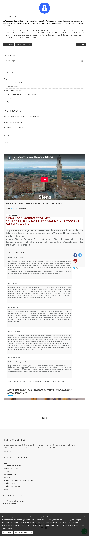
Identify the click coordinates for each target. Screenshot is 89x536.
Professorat (10, 475)
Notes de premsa (13, 87)
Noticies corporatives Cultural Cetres (17, 83)
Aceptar (7, 532)
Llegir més (9, 451)
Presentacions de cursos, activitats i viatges (22, 94)
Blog (6, 489)
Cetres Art (7, 98)
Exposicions (11, 102)
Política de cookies (13, 486)
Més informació (23, 45)
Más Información (23, 532)
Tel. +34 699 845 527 (12, 504)
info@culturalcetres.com (15, 501)
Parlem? (7, 478)
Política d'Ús (10, 483)
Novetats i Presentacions (13, 90)
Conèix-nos (9, 463)
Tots (5, 79)
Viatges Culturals (12, 466)
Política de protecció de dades (19, 480)
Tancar (81, 45)
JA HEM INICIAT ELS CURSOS (13, 127)
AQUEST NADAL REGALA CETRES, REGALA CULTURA (21, 117)
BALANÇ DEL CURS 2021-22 (13, 122)
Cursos (7, 472)
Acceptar (9, 45)
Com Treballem (11, 469)
